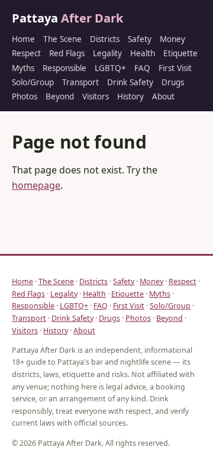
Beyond (60, 96)
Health (142, 53)
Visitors (95, 96)
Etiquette (180, 53)
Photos (24, 96)
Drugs (173, 82)
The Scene (62, 39)
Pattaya (67, 18)
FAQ (142, 68)
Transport (80, 82)
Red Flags (67, 53)
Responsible (64, 68)
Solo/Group (33, 82)
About (163, 96)
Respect (26, 53)
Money (172, 39)
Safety (139, 39)
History (130, 96)
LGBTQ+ (110, 68)
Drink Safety (130, 82)
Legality (107, 53)
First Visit (175, 68)
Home (23, 39)
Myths (23, 68)
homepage (36, 185)
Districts (105, 39)
